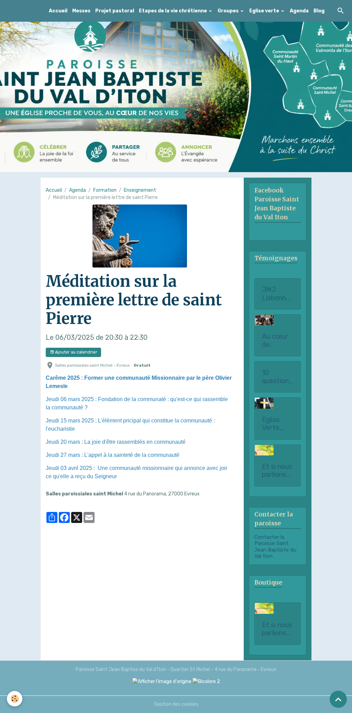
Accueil (58, 11)
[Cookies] (14, 698)
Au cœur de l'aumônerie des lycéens (277, 341)
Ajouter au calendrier (75, 352)
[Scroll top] (338, 699)
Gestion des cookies (176, 704)
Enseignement (140, 190)
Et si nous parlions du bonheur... (277, 629)
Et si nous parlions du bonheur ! (277, 471)
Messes (81, 11)
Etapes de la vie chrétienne (173, 11)
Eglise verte (264, 11)
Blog (319, 11)
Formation (105, 190)
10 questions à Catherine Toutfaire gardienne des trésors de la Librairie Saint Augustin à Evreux (277, 377)
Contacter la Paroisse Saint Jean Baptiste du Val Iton (275, 546)
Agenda (299, 11)
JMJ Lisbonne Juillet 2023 (276, 294)
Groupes (229, 11)
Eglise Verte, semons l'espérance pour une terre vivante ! (276, 424)
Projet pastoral (114, 11)
